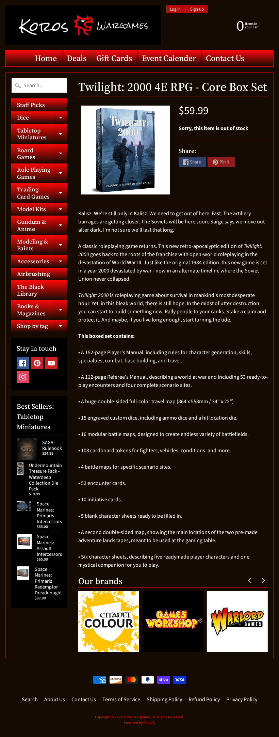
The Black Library (30, 290)
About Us (54, 699)
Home (46, 58)
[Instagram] (23, 377)
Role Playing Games (42, 173)
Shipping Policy (164, 699)
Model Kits (42, 210)
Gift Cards (114, 58)
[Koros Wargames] (83, 25)
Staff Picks (31, 105)
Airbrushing (33, 274)
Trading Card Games (42, 193)
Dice (42, 118)
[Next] (263, 580)
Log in (175, 9)
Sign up (197, 9)
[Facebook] (23, 363)
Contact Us (225, 58)
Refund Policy (204, 699)
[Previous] (250, 580)
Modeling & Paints (42, 245)
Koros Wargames (137, 717)
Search (30, 699)
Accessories (42, 262)
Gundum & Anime (42, 225)
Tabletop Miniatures (42, 134)
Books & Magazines (42, 310)
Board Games (42, 154)
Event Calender (169, 58)
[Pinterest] (37, 363)
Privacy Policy (241, 699)
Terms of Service (121, 699)
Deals (76, 58)
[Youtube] (51, 363)
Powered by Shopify (139, 722)
